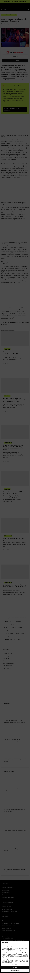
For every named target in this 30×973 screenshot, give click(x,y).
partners (9, 944)
